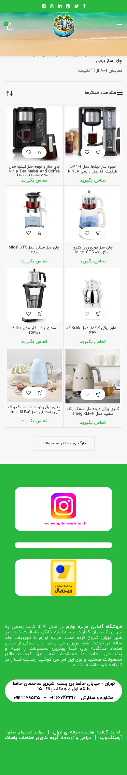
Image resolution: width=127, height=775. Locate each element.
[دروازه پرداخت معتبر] (63, 577)
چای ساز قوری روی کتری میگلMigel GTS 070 (93, 250)
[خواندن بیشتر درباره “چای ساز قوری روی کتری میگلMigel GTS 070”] (98, 233)
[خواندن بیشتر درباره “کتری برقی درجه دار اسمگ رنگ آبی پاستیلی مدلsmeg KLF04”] (40, 393)
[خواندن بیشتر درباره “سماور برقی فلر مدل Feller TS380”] (40, 313)
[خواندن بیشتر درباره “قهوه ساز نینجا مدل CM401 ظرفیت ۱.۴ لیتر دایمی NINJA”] (98, 152)
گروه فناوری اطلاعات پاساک (32, 738)
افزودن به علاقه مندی (87, 152)
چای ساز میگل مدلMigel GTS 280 (34, 250)
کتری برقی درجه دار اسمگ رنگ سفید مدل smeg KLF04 (93, 411)
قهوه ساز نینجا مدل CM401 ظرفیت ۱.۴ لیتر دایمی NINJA (92, 169)
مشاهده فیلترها (100, 93)
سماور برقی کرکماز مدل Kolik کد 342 (93, 330)
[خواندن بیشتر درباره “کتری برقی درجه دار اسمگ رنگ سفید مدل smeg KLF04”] (98, 394)
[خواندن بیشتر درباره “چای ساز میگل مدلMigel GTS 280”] (40, 233)
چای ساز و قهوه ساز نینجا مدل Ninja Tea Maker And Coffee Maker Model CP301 (34, 171)
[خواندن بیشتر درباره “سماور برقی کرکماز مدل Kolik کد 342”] (98, 313)
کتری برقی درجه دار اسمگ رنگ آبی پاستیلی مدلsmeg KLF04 (34, 410)
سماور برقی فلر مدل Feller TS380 (34, 330)
